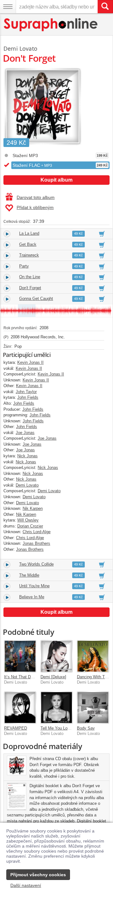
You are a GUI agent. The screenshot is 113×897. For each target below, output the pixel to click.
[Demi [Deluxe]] (56, 656)
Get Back (27, 244)
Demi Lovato (20, 48)
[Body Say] (93, 707)
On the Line (29, 276)
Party (24, 266)
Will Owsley (28, 520)
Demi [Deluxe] (53, 676)
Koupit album (56, 180)
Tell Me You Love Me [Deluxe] (67, 728)
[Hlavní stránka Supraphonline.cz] (51, 25)
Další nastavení (25, 885)
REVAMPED (15, 728)
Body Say (86, 728)
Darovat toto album (36, 197)
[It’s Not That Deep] (20, 656)
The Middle (29, 575)
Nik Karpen (33, 508)
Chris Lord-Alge (37, 531)
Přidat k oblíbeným (35, 207)
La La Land (29, 233)
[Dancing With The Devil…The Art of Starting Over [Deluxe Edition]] (93, 656)
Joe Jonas (25, 432)
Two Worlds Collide (36, 564)
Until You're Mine (34, 586)
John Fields (27, 397)
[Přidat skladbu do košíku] (102, 233)
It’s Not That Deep (20, 676)
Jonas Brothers (36, 543)
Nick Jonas (27, 456)
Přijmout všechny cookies (38, 874)
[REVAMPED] (20, 707)
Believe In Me (31, 597)
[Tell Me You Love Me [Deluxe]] (56, 707)
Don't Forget (30, 287)
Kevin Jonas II (30, 362)
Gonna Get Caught (36, 298)
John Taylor (26, 391)
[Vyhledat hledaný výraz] (105, 6)
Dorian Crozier (30, 526)
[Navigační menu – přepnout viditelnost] (8, 6)
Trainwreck (29, 255)
